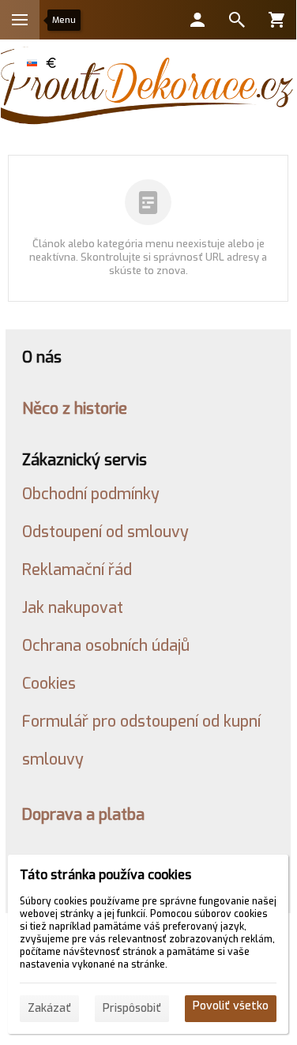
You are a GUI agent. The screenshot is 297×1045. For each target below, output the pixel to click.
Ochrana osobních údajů (106, 645)
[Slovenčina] (31, 62)
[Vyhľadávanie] (237, 19)
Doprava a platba (83, 814)
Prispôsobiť (132, 1008)
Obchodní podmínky (91, 493)
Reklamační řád (77, 569)
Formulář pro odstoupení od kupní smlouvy (141, 740)
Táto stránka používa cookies (105, 874)
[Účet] (197, 19)
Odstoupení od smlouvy (105, 531)
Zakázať (49, 1008)
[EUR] (50, 62)
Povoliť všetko (231, 1005)
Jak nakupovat (72, 607)
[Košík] (276, 19)
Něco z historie (74, 408)
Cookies (49, 683)
